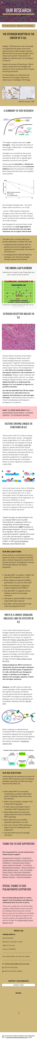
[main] (18, 11)
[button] (2, 2)
